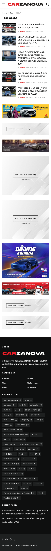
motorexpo (29, 459)
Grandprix (22, 425)
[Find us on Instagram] (11, 539)
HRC (7, 439)
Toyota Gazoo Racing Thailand (19, 493)
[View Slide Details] (25, 111)
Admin (22, 31)
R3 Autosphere (12, 483)
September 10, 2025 (35, 83)
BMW (7, 410)
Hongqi (36, 434)
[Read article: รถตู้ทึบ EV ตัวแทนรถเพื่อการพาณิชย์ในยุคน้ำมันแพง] (9, 28)
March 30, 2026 (34, 47)
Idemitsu (19, 439)
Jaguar (19, 449)
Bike (4, 387)
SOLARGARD (10, 488)
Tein (24, 488)
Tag (11, 13)
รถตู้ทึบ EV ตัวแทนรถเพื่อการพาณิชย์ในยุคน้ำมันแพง (31, 26)
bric (18, 410)
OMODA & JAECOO (13, 473)
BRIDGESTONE (33, 410)
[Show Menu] (3, 4)
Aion (28, 400)
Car (4, 382)
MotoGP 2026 (11, 459)
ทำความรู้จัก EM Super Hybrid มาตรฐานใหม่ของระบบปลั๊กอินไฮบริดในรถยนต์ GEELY (32, 90)
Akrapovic (9, 405)
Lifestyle (31, 387)
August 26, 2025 (34, 98)
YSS (41, 493)
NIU (32, 469)
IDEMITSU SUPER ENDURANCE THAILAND (23, 444)
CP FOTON (37, 415)
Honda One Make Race (16, 434)
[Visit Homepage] (25, 4)
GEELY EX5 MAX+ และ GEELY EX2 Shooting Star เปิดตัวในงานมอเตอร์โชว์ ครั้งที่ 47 (33, 40)
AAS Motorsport (12, 400)
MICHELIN (9, 454)
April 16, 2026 (33, 31)
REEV (27, 483)
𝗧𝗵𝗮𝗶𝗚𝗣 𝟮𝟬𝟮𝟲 (11, 498)
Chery (8, 415)
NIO (22, 469)
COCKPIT (21, 415)
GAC (39, 420)
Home (4, 13)
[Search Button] (47, 4)
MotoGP (35, 454)
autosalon (36, 405)
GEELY (18, 13)
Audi (22, 405)
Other (30, 378)
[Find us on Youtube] (6, 539)
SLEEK (38, 483)
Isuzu (7, 449)
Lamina (33, 449)
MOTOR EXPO (11, 464)
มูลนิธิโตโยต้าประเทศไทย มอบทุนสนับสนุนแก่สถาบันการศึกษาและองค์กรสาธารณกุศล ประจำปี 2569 (25, 512)
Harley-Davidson (13, 429)
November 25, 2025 (35, 68)
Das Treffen (10, 420)
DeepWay (26, 420)
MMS (22, 454)
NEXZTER (9, 469)
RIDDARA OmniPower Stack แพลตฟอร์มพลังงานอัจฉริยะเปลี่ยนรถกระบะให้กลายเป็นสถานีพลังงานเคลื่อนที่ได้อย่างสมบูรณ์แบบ (32, 57)
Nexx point (29, 464)
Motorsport (33, 382)
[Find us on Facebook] (2, 539)
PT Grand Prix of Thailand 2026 (20, 478)
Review (5, 378)
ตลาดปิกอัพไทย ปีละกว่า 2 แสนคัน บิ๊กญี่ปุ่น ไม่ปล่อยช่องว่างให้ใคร (32, 76)
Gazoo (8, 425)
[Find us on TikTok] (15, 539)
